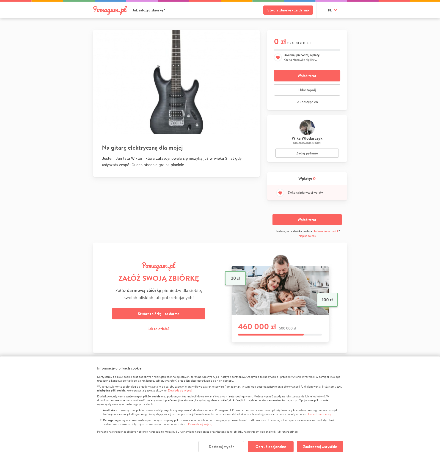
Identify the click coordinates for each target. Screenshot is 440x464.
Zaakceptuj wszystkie (320, 446)
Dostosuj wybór (221, 446)
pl (330, 10)
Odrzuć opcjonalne (271, 446)
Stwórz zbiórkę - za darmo (288, 10)
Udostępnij (307, 89)
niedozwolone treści (325, 231)
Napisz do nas (307, 236)
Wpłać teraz (307, 75)
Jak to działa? (159, 328)
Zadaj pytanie (307, 153)
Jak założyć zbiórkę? (148, 10)
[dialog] (220, 410)
